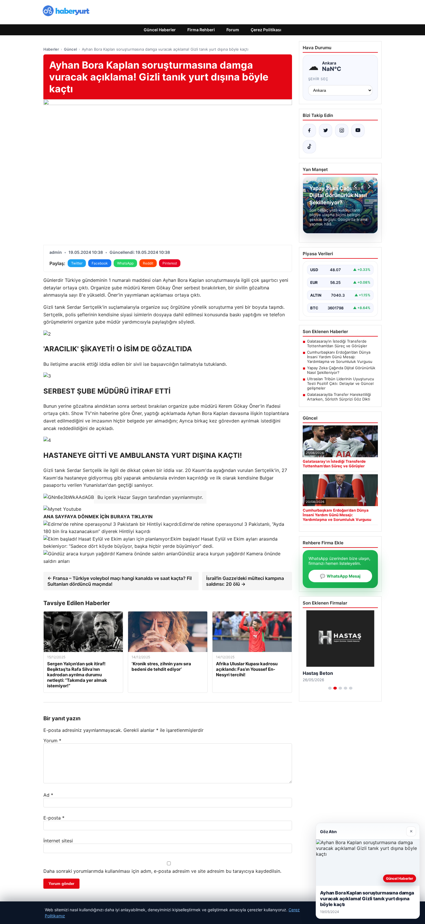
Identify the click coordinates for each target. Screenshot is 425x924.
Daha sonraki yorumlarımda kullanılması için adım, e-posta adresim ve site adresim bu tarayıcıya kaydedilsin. (162, 871)
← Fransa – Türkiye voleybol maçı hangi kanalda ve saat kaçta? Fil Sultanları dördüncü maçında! (119, 581)
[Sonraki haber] (368, 186)
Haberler (51, 49)
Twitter (76, 263)
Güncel (70, 49)
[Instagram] (341, 130)
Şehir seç (318, 79)
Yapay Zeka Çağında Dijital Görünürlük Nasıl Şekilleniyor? (341, 370)
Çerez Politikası (266, 29)
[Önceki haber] (356, 186)
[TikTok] (309, 146)
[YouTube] (358, 130)
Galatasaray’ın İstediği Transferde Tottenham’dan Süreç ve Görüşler (337, 343)
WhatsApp (125, 263)
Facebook (100, 263)
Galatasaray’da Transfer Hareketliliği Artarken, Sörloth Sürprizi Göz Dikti (339, 396)
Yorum (52, 740)
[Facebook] (309, 130)
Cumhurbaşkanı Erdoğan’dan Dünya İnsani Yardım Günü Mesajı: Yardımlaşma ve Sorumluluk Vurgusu (339, 357)
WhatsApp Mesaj (340, 576)
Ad (48, 795)
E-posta (53, 818)
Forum (232, 29)
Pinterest (169, 263)
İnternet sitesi (58, 841)
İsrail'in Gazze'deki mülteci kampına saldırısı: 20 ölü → (245, 581)
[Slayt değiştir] (330, 688)
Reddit (148, 263)
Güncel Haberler (160, 29)
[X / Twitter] (325, 130)
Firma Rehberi (201, 29)
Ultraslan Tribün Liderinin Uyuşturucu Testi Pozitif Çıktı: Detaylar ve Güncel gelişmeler (340, 383)
